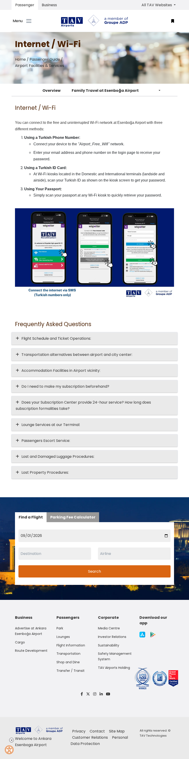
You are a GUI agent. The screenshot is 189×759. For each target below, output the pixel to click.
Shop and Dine (68, 662)
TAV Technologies (153, 736)
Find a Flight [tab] (31, 517)
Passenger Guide (45, 59)
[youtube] (107, 694)
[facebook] (82, 694)
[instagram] (95, 694)
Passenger (24, 5)
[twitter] (88, 694)
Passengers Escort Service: (45, 440)
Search (94, 571)
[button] (172, 21)
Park (59, 628)
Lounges (63, 636)
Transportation (68, 653)
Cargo (20, 642)
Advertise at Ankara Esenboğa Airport (30, 631)
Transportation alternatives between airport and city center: (76, 354)
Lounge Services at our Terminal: (50, 424)
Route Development (31, 650)
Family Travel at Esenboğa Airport (105, 90)
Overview (51, 90)
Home (20, 59)
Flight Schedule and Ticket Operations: (56, 338)
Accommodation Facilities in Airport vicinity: (60, 370)
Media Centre (109, 628)
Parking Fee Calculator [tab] (72, 517)
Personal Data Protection (99, 740)
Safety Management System (115, 656)
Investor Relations (112, 636)
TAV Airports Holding (114, 667)
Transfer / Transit (70, 670)
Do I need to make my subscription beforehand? (65, 386)
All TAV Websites (157, 5)
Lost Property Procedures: (45, 472)
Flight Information (70, 645)
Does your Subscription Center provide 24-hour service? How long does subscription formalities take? (83, 405)
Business (49, 5)
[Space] (94, 21)
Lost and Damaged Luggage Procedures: (57, 456)
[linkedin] (101, 694)
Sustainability (108, 645)
